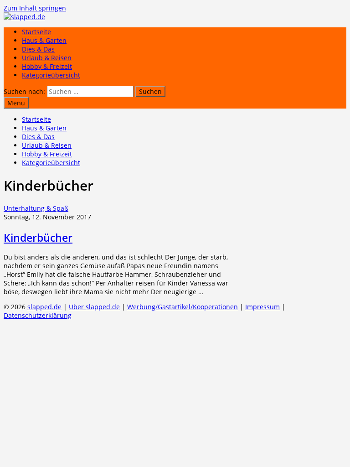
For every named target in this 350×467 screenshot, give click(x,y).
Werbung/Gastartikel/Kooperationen (182, 306)
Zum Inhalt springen (35, 8)
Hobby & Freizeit (47, 66)
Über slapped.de (94, 306)
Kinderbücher (38, 237)
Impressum (262, 306)
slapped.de (44, 306)
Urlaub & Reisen (47, 57)
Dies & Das (38, 49)
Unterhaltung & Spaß (36, 208)
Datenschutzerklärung (38, 315)
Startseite (36, 31)
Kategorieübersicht (51, 75)
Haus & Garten (44, 40)
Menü (16, 103)
